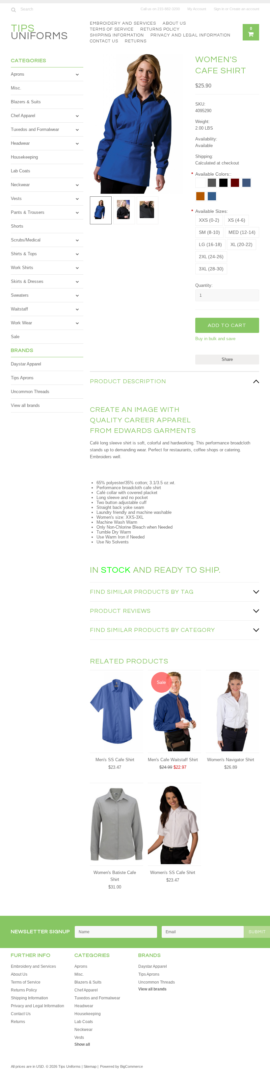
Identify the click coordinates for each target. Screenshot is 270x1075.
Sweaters (20, 295)
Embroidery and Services (123, 23)
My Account (196, 9)
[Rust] (200, 196)
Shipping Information (117, 35)
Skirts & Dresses (27, 281)
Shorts (17, 226)
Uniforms (39, 33)
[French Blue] (212, 196)
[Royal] (246, 183)
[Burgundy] (235, 183)
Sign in (219, 9)
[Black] (223, 183)
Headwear (20, 143)
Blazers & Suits (26, 101)
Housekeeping (24, 157)
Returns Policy (160, 29)
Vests (16, 198)
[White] (200, 183)
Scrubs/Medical (25, 240)
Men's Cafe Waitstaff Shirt (173, 759)
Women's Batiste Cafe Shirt (115, 876)
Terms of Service (112, 29)
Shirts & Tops (24, 253)
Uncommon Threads (30, 391)
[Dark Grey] (212, 183)
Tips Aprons (22, 377)
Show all (82, 1044)
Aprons (17, 74)
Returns (136, 41)
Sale (15, 336)
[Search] (13, 9)
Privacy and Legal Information (190, 35)
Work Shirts (22, 267)
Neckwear (20, 184)
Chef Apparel (23, 115)
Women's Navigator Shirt (230, 759)
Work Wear (21, 322)
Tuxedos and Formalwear (35, 129)
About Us (174, 23)
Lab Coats (20, 170)
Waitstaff (19, 309)
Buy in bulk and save (215, 338)
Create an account (244, 9)
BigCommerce (131, 1066)
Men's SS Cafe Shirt (114, 759)
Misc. (16, 88)
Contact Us (104, 41)
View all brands (25, 405)
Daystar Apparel (26, 364)
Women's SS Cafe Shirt (172, 872)
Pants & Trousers (27, 212)
